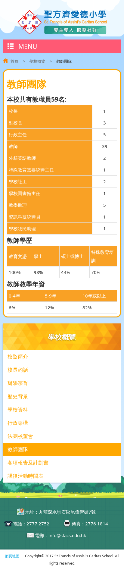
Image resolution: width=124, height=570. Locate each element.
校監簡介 (18, 356)
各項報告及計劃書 (28, 462)
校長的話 (18, 369)
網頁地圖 (12, 556)
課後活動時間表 (25, 475)
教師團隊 (18, 449)
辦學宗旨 (18, 382)
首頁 (14, 61)
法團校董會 (20, 436)
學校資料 (18, 409)
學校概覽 (37, 61)
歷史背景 (18, 396)
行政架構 (18, 422)
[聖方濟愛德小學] (62, 33)
